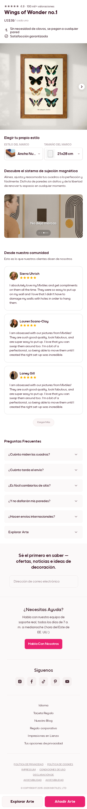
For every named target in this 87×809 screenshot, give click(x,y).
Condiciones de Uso (52, 769)
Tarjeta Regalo (43, 713)
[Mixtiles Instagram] (19, 682)
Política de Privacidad (28, 764)
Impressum (28, 769)
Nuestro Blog (43, 720)
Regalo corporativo (43, 728)
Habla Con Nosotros (43, 644)
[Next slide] (82, 87)
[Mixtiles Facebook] (31, 682)
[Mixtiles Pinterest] (55, 682)
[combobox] (23, 154)
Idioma (43, 705)
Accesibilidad (54, 780)
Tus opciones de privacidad (43, 743)
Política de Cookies (60, 764)
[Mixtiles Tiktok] (43, 682)
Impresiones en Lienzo (43, 735)
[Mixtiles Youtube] (67, 682)
